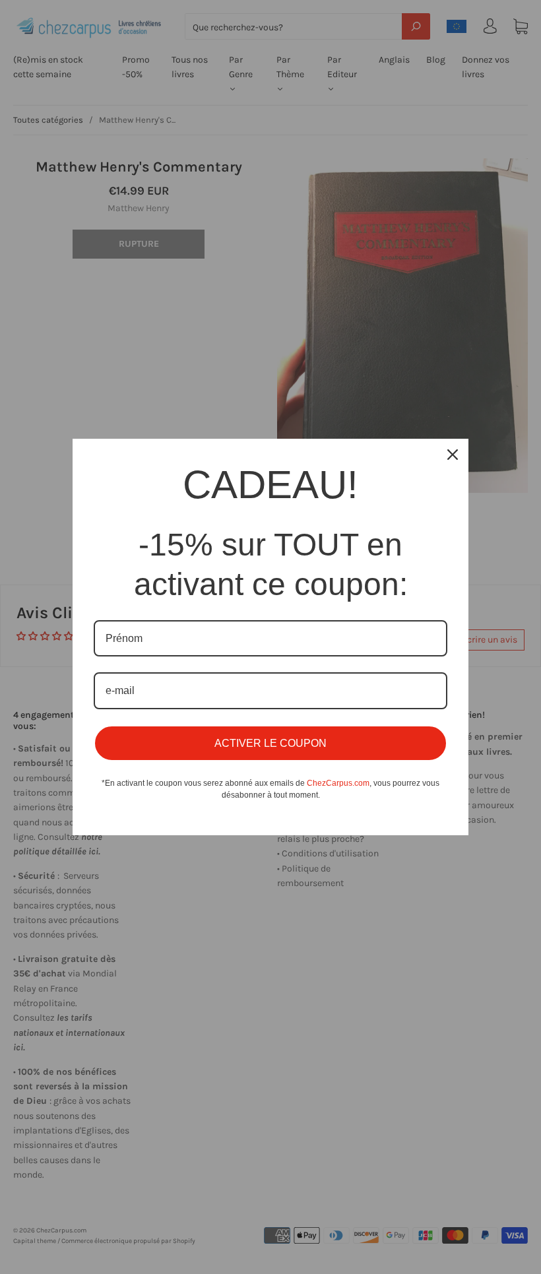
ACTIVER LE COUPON (270, 743)
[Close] (452, 454)
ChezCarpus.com (338, 783)
